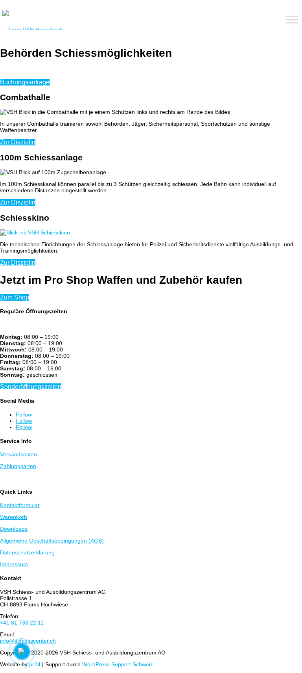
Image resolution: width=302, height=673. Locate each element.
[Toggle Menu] (291, 19)
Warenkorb (13, 517)
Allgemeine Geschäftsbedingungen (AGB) (52, 540)
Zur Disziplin (17, 142)
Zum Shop (14, 297)
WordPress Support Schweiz (117, 664)
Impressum (14, 564)
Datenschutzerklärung (27, 552)
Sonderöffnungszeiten (30, 386)
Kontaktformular (20, 505)
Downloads (14, 529)
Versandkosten (18, 454)
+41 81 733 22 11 (22, 622)
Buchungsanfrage (25, 82)
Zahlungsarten (18, 466)
